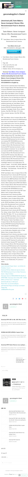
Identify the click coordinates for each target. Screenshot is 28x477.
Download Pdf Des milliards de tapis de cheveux (13, 270)
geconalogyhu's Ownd (14, 14)
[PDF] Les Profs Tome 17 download (10, 279)
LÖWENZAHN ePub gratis (7, 289)
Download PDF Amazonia (14, 439)
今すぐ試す (18, 6)
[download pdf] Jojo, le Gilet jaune (9, 281)
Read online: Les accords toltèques (10, 283)
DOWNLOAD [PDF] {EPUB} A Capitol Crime (12, 332)
